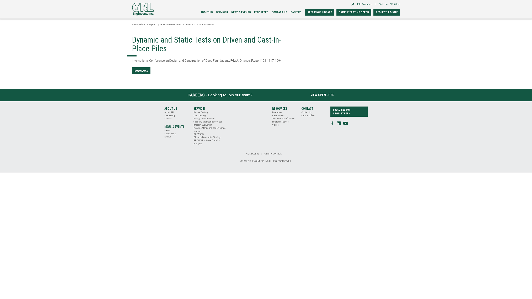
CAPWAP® (198, 134)
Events (167, 137)
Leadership (169, 115)
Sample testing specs (354, 12)
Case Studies (278, 115)
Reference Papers (147, 24)
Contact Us (306, 112)
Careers (296, 12)
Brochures (277, 112)
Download (141, 70)
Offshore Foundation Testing (206, 137)
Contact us (279, 12)
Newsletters (170, 133)
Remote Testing (200, 112)
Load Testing (199, 115)
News (167, 130)
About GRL (169, 112)
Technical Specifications (283, 119)
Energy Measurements (204, 119)
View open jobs (322, 95)
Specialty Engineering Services (207, 122)
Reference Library (320, 12)
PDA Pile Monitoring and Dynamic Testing (209, 129)
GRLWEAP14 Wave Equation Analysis (206, 142)
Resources (261, 12)
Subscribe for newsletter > (341, 111)
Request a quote (387, 12)
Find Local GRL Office (389, 4)
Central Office (307, 115)
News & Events (241, 12)
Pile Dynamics (364, 4)
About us (207, 12)
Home (135, 24)
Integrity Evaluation (202, 125)
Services (222, 12)
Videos (275, 125)
